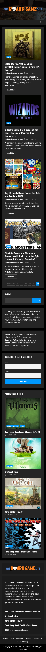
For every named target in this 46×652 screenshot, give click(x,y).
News (9, 57)
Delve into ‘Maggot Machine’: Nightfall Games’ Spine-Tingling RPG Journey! (23, 44)
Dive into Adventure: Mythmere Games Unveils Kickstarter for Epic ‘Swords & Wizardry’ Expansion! (23, 234)
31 (34, 284)
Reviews (10, 466)
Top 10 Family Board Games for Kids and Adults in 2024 (23, 174)
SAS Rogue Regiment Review (16, 630)
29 (26, 284)
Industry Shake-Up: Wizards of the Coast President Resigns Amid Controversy (23, 110)
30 (30, 284)
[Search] (41, 22)
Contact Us (37, 638)
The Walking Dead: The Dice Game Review (23, 533)
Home (5, 638)
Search (8, 294)
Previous (11, 284)
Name (7, 362)
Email (7, 371)
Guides (15, 186)
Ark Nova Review (23, 453)
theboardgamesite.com (14, 73)
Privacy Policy (22, 641)
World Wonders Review (23, 493)
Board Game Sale (13, 426)
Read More (11, 90)
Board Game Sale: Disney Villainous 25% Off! (23, 413)
